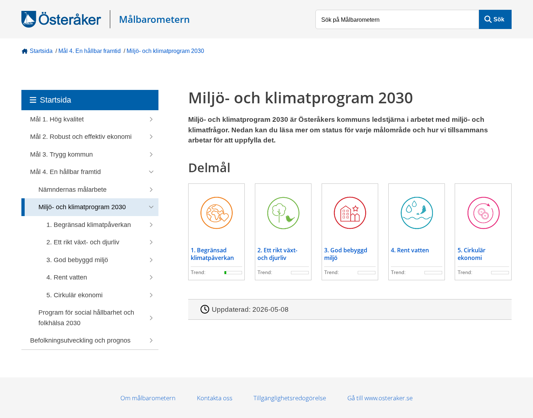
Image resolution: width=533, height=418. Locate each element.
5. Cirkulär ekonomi (74, 295)
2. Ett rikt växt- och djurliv (82, 242)
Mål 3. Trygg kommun (61, 154)
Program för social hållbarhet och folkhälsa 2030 (86, 318)
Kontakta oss (214, 398)
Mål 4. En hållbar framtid (89, 51)
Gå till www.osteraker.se (380, 398)
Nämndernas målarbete (72, 189)
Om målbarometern (147, 398)
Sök (498, 19)
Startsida (41, 51)
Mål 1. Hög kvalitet (57, 119)
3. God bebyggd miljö (77, 260)
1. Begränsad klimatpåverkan (88, 224)
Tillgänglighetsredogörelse (289, 398)
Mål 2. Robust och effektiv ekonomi (81, 136)
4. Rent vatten (66, 277)
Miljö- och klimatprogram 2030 (165, 51)
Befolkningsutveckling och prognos (80, 340)
